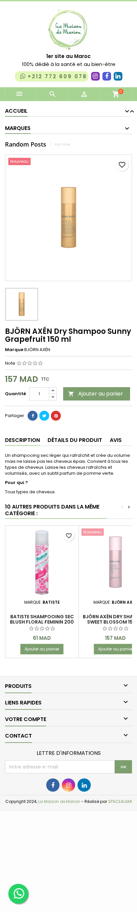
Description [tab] (22, 440)
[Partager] (33, 416)
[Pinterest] (56, 416)
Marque (14, 350)
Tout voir (62, 144)
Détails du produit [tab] (75, 440)
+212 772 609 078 (57, 76)
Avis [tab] (116, 440)
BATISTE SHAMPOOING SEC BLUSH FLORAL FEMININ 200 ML (42, 622)
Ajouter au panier (95, 393)
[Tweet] (44, 416)
